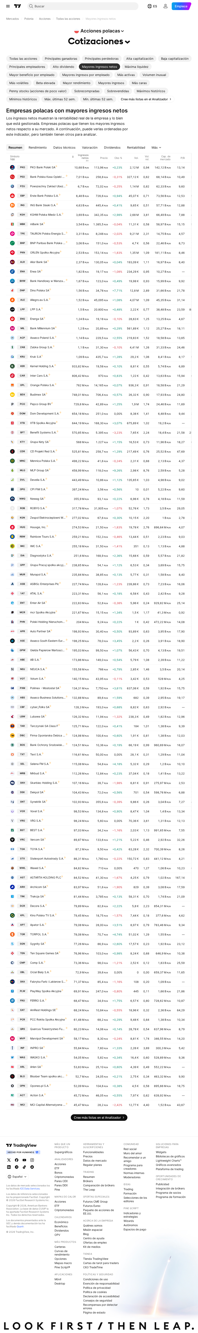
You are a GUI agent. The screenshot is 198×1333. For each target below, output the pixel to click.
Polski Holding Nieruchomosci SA (48, 621)
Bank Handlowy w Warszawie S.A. (48, 281)
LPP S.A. (35, 309)
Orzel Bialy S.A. (40, 972)
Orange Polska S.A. (42, 385)
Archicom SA (38, 887)
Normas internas (134, 1173)
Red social (130, 1149)
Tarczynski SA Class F (44, 726)
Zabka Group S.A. (41, 347)
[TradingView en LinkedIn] (9, 1167)
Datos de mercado (95, 1160)
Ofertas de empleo (95, 1242)
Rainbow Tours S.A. (42, 536)
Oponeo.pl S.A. (39, 1085)
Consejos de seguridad (97, 1300)
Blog (86, 1234)
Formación (130, 1193)
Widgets (161, 1152)
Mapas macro (63, 1263)
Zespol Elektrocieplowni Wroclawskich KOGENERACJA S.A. (48, 517)
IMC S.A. (35, 546)
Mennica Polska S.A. (43, 460)
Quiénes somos (92, 1225)
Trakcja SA (37, 896)
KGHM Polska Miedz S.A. (45, 214)
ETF (57, 1168)
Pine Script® (62, 1267)
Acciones (60, 1164)
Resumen (89, 1176)
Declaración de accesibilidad (101, 1296)
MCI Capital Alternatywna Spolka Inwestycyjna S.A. (48, 1104)
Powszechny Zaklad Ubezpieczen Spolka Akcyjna (48, 186)
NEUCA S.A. (37, 669)
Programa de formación (171, 1197)
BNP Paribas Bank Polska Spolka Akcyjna (48, 243)
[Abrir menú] (8, 6)
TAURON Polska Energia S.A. (48, 233)
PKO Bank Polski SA (42, 167)
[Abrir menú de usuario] (165, 6)
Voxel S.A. (36, 811)
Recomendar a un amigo (135, 1159)
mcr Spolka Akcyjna (42, 612)
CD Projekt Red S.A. (42, 451)
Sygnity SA (37, 943)
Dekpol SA (36, 792)
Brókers (88, 1181)
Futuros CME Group (95, 1201)
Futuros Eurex (92, 1205)
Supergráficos (63, 1152)
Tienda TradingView (95, 1258)
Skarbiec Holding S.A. (44, 782)
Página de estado (94, 1312)
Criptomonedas (64, 1176)
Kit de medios (91, 1246)
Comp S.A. (37, 962)
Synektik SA (37, 801)
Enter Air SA (37, 602)
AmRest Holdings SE (43, 1010)
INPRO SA (36, 1048)
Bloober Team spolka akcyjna (48, 1076)
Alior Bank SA (38, 262)
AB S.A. (34, 659)
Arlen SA (35, 1066)
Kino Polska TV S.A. (42, 915)
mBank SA (36, 224)
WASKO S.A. (38, 1057)
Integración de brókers (170, 1188)
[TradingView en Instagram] (32, 1160)
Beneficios (61, 1226)
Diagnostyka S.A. (41, 555)
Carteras (60, 1246)
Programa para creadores (133, 1167)
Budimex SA (37, 394)
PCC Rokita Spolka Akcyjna (47, 1019)
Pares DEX (61, 1185)
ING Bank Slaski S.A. (43, 205)
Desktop (60, 1283)
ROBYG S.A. (37, 508)
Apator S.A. (37, 924)
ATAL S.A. (36, 593)
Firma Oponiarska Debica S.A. (48, 735)
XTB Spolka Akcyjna (43, 423)
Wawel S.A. (37, 868)
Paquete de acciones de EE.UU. (98, 1211)
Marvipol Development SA (46, 1038)
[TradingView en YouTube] (24, 1160)
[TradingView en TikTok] (24, 1167)
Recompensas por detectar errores (100, 1306)
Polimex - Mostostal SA (44, 688)
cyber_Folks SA (39, 707)
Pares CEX (61, 1181)
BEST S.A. (36, 830)
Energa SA (36, 318)
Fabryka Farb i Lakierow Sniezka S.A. (48, 981)
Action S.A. (37, 1095)
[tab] (23, 58)
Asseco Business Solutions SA (48, 697)
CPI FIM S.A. (38, 489)
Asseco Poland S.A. (42, 337)
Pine (57, 1189)
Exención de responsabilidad (101, 1283)
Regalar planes (92, 1164)
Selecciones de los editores (135, 1199)
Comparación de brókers (98, 1185)
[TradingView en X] (9, 1160)
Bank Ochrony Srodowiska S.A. (48, 745)
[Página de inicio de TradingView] (17, 6)
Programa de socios (168, 1192)
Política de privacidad (97, 1287)
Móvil (58, 1279)
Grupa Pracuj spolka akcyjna (48, 565)
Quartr (20, 1226)
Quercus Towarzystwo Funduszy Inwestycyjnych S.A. (48, 1029)
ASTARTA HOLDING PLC (45, 877)
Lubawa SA (37, 716)
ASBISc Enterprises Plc (44, 584)
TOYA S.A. (36, 849)
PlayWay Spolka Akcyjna (45, 991)
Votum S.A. (37, 678)
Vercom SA (37, 839)
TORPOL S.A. (38, 934)
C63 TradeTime (93, 1267)
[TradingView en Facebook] (16, 1160)
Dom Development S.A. (44, 413)
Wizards (129, 1220)
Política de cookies (95, 1292)
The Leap (89, 1189)
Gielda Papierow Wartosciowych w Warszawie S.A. (48, 650)
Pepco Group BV (40, 404)
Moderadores (132, 1177)
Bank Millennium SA (42, 328)
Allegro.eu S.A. (39, 299)
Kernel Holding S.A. (42, 366)
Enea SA (35, 271)
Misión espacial (92, 1229)
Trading (128, 1189)
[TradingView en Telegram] (16, 1167)
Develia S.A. (37, 479)
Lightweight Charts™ (169, 1160)
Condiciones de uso (95, 1279)
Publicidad (162, 1184)
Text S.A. (36, 754)
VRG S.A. (35, 820)
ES (155, 6)
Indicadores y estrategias (132, 1214)
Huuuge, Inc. (38, 527)
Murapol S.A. (38, 574)
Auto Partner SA (40, 631)
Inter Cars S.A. (39, 375)
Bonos (58, 1172)
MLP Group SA (39, 470)
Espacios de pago (135, 1229)
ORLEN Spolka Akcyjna (45, 252)
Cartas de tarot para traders (101, 1263)
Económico (61, 1222)
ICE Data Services (30, 1188)
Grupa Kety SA (39, 441)
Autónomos (131, 1225)
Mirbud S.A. (37, 773)
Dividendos (62, 1230)
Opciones (61, 1258)
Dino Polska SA (39, 290)
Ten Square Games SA (44, 953)
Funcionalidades (93, 1152)
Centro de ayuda (93, 1238)
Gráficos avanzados (168, 1164)
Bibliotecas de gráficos (170, 1156)
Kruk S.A (35, 356)
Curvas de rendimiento (62, 1252)
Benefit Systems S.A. (43, 432)
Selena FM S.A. (39, 763)
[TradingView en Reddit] (32, 1167)
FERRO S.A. (37, 1000)
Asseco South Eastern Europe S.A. (48, 640)
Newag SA (37, 498)
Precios (87, 1156)
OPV (57, 1234)
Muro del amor (133, 1153)
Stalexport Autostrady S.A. (47, 858)
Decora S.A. (37, 905)
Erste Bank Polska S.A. (44, 195)
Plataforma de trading (169, 1169)
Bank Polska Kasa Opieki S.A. (48, 176)
